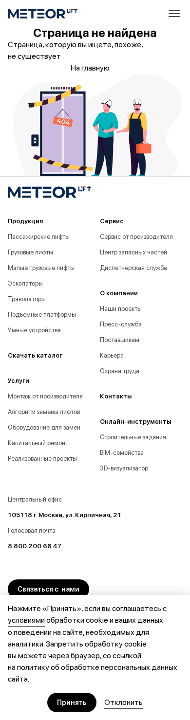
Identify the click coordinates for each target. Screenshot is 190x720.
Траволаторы (27, 299)
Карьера (112, 355)
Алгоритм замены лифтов (44, 411)
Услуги (18, 380)
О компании (119, 293)
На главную (90, 67)
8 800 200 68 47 (34, 546)
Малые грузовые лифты (41, 267)
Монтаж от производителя (45, 396)
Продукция (25, 221)
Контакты (116, 396)
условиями (26, 620)
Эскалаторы (25, 283)
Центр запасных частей (133, 252)
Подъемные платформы (42, 314)
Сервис (112, 221)
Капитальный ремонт (38, 443)
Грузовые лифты (30, 252)
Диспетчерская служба (133, 267)
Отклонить (123, 702)
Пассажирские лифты (39, 236)
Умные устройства (34, 330)
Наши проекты (121, 308)
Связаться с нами (48, 589)
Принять (72, 702)
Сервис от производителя (136, 236)
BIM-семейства (122, 452)
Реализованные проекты (42, 458)
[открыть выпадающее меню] (174, 13)
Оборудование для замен (44, 427)
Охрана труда (119, 371)
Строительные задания (133, 437)
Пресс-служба (121, 324)
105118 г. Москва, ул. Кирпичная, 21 (64, 515)
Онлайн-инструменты (135, 421)
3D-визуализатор (124, 468)
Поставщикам (119, 339)
